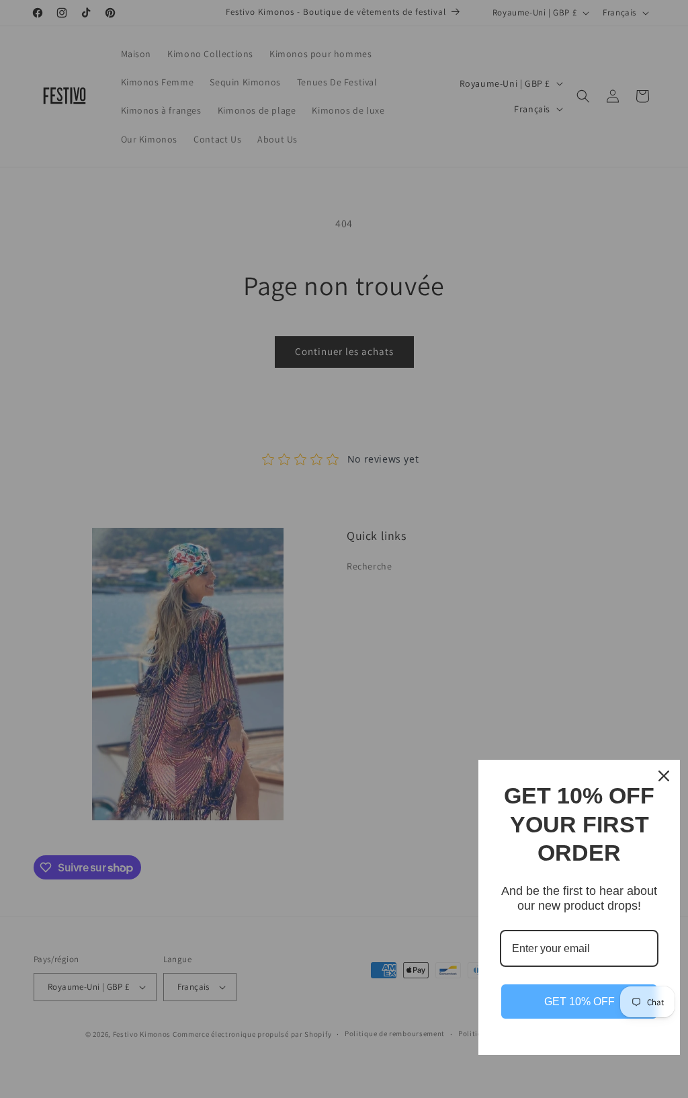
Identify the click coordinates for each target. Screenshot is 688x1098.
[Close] (664, 776)
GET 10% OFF (579, 1001)
